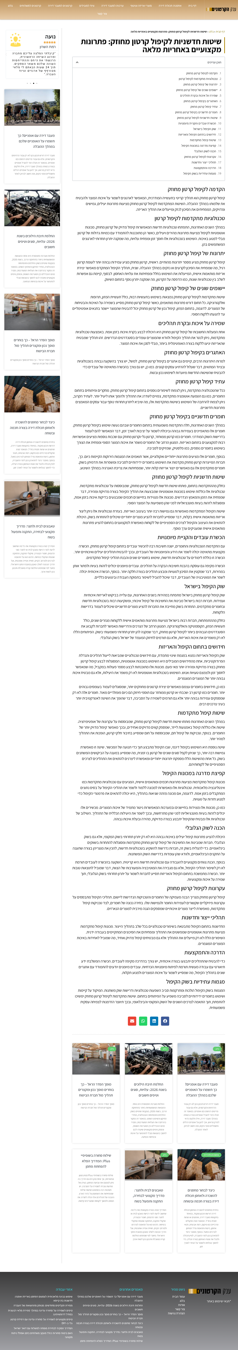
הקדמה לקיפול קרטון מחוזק (202, 73)
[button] (77, 62)
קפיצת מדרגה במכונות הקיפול (198, 145)
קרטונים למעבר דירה (60, 5)
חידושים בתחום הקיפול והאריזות (197, 134)
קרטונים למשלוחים (30, 5)
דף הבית (220, 31)
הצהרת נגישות (176, 1313)
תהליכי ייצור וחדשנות (204, 162)
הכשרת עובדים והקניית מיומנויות (197, 123)
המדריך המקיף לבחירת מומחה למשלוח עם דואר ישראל (43, 1328)
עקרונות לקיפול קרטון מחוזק (200, 157)
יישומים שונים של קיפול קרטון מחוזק (197, 90)
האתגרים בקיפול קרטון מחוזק (201, 101)
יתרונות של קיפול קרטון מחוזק (200, 84)
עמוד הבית (178, 1296)
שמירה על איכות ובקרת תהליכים (199, 95)
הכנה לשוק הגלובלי (205, 151)
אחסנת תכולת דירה (170, 5)
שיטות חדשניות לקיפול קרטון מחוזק (197, 118)
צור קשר (102, 13)
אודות (181, 1305)
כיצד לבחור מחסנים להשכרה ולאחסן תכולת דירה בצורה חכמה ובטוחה (201, 1195)
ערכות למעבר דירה (112, 5)
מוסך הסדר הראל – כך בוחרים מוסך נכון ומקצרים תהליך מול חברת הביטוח (96, 1090)
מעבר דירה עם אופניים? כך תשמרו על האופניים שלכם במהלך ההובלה (201, 1090)
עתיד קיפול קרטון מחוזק (204, 106)
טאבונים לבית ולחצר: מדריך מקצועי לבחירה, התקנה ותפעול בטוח (148, 1195)
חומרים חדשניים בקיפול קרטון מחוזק (196, 112)
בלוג (10, 5)
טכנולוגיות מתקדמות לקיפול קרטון (198, 79)
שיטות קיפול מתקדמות (203, 140)
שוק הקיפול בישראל (204, 129)
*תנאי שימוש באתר (219, 1301)
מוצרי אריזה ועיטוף (141, 5)
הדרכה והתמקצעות (205, 168)
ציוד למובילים (86, 5)
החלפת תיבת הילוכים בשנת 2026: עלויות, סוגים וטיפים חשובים (149, 1090)
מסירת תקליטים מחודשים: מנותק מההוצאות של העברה (43, 1305)
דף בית (192, 5)
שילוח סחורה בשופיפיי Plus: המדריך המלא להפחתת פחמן (96, 1161)
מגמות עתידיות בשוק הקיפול (199, 173)
